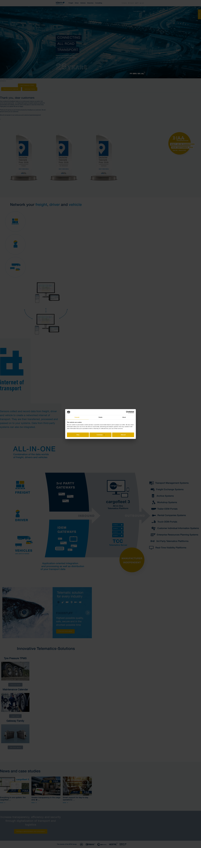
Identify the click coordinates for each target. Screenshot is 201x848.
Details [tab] (100, 417)
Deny (78, 434)
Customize (100, 434)
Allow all (123, 434)
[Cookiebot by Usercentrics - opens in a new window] (127, 412)
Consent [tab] (77, 417)
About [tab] (124, 417)
